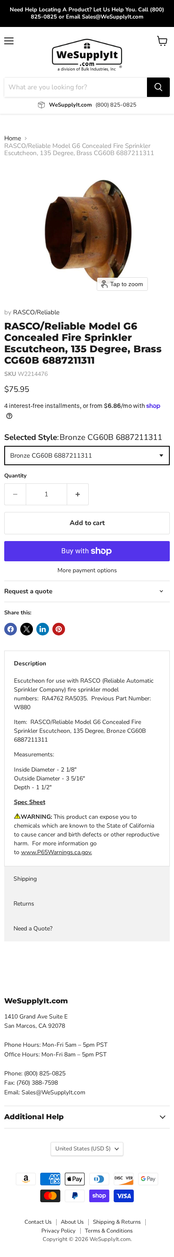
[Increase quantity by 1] (78, 494)
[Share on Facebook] (10, 629)
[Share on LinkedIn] (42, 629)
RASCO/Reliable (36, 312)
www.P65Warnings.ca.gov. (56, 852)
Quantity (15, 476)
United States (83, 1148)
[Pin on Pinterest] (58, 629)
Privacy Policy (58, 1231)
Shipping (25, 879)
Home (12, 138)
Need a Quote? (33, 929)
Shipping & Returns (117, 1222)
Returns (24, 904)
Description (30, 663)
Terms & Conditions (109, 1231)
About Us (72, 1222)
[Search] (158, 87)
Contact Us (38, 1222)
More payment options (87, 570)
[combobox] (75, 87)
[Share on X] (26, 629)
